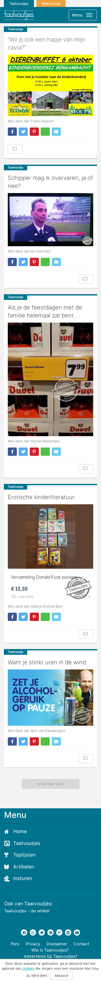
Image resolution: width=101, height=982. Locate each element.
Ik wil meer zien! (51, 784)
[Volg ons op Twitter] (42, 932)
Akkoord (61, 975)
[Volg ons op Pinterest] (59, 932)
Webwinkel (51, 3)
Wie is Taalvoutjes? (50, 950)
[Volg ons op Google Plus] (50, 932)
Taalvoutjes (19, 3)
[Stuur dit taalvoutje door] (56, 131)
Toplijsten (24, 855)
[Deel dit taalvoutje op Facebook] (12, 131)
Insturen (22, 878)
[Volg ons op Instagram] (33, 932)
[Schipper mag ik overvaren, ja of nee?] (50, 219)
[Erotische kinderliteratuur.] (50, 552)
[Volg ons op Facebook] (24, 932)
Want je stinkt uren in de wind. (48, 662)
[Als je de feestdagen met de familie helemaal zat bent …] (50, 379)
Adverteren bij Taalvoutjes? (50, 956)
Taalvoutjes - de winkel (26, 910)
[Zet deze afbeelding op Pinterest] (34, 131)
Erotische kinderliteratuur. (42, 497)
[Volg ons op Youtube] (77, 932)
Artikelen (23, 867)
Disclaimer (57, 943)
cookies (28, 968)
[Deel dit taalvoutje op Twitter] (23, 131)
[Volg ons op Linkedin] (68, 932)
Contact (81, 943)
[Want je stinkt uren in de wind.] (50, 697)
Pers (15, 943)
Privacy (33, 943)
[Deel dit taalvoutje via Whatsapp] (45, 131)
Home (20, 831)
